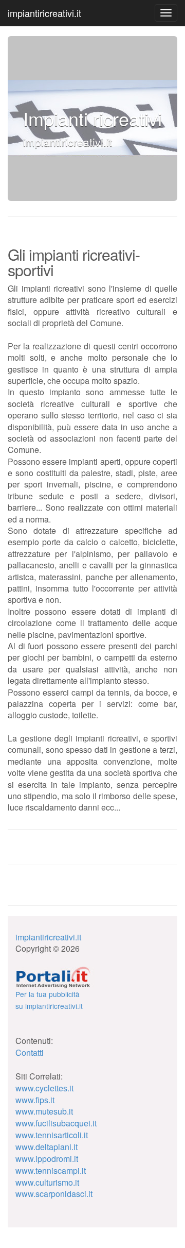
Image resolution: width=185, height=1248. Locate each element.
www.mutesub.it (44, 1111)
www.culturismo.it (47, 1182)
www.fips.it (34, 1100)
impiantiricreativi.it (44, 13)
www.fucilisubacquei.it (56, 1123)
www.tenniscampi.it (50, 1170)
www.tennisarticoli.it (51, 1135)
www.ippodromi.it (46, 1159)
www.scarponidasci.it (53, 1194)
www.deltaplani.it (46, 1147)
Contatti (29, 1052)
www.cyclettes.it (44, 1088)
